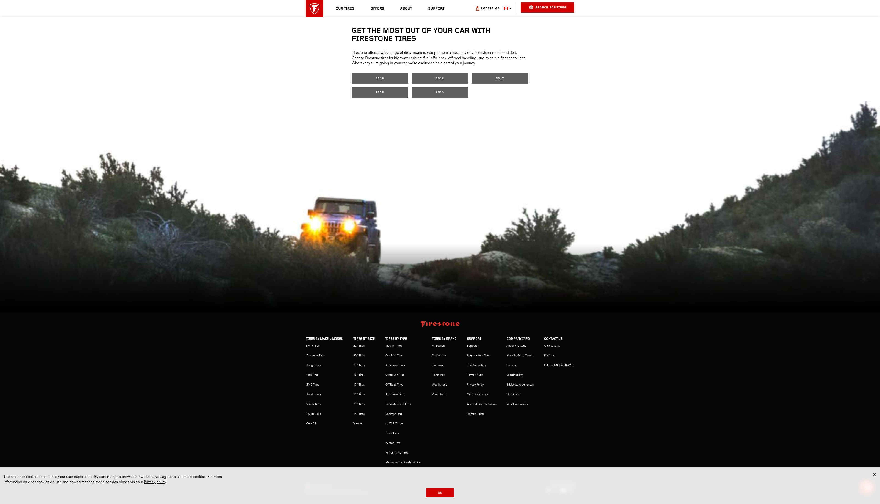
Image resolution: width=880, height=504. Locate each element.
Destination (439, 355)
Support (436, 9)
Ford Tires (312, 375)
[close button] (874, 474)
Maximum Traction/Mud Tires (403, 462)
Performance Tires (396, 453)
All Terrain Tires (394, 394)
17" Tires (359, 384)
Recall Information (517, 404)
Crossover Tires (394, 375)
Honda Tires (313, 394)
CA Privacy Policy (477, 394)
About (406, 9)
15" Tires (359, 404)
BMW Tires (312, 346)
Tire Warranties (476, 365)
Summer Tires (393, 414)
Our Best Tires (394, 355)
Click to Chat (552, 346)
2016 (380, 92)
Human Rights (475, 414)
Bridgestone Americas (520, 384)
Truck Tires (392, 433)
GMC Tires (312, 384)
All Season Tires (395, 365)
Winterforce (439, 394)
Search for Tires (550, 7)
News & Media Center (520, 355)
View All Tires (393, 346)
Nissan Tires (313, 404)
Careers (511, 365)
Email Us (549, 355)
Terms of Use (475, 375)
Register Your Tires (478, 355)
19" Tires (359, 365)
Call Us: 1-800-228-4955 (559, 365)
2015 (440, 92)
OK (440, 492)
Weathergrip (439, 384)
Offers (377, 9)
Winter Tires (392, 443)
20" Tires (359, 355)
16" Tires (359, 394)
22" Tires (359, 346)
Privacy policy (155, 482)
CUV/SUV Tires (394, 423)
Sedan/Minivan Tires (398, 404)
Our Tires (345, 9)
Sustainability (514, 375)
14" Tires (359, 414)
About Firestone (516, 346)
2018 (440, 78)
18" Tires (359, 375)
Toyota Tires (313, 414)
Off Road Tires (394, 384)
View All (311, 423)
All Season (438, 346)
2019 (380, 78)
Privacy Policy (475, 384)
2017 (500, 78)
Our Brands (513, 394)
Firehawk (437, 365)
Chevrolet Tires (315, 355)
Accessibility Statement (481, 404)
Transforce (438, 375)
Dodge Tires (313, 365)
